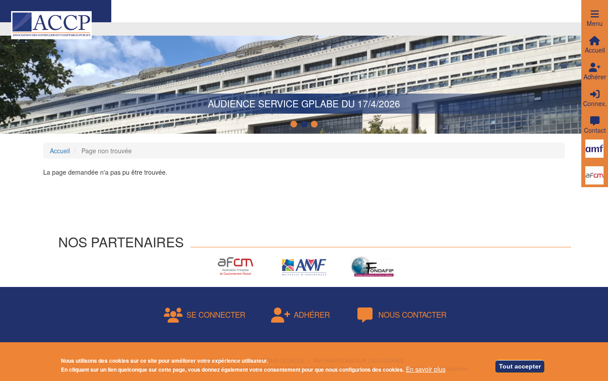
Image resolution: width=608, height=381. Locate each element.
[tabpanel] (304, 78)
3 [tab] (315, 124)
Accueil (60, 150)
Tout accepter (520, 366)
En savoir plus (426, 369)
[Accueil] (51, 24)
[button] (594, 13)
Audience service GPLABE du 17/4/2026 (304, 103)
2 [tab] (305, 124)
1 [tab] (295, 124)
